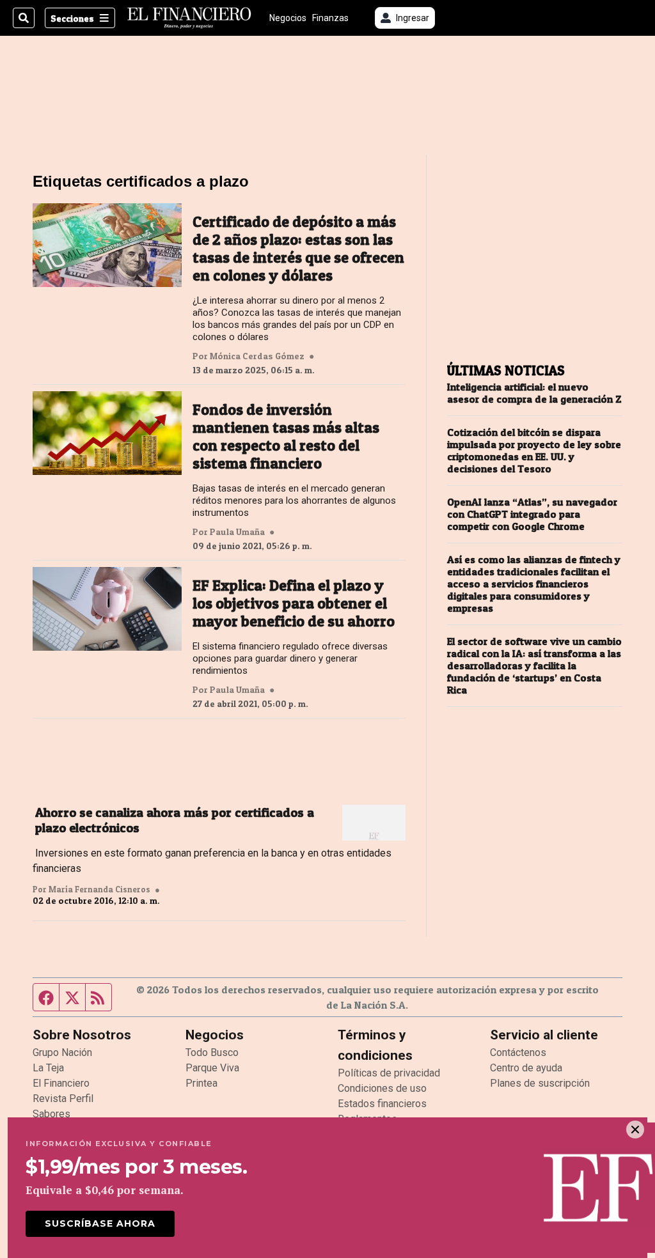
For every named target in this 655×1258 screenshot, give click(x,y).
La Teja (48, 1068)
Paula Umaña (237, 532)
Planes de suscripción (540, 1083)
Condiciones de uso (382, 1088)
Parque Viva (212, 1068)
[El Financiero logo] (189, 18)
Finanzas (330, 17)
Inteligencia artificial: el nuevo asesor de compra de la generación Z (534, 393)
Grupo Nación (62, 1052)
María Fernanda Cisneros (99, 889)
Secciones (72, 18)
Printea (201, 1083)
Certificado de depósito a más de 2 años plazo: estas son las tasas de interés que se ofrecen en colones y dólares (298, 248)
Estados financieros (382, 1104)
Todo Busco (212, 1052)
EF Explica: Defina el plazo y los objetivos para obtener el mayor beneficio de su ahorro (294, 603)
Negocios (287, 17)
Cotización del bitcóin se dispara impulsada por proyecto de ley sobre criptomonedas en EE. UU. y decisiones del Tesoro (534, 450)
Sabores (51, 1114)
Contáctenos (518, 1052)
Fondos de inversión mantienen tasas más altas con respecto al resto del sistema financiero (286, 436)
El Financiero (61, 1083)
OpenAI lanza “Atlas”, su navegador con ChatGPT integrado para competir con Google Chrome (532, 514)
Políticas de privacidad (389, 1073)
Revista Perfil (63, 1098)
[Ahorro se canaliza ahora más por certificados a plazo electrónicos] (374, 823)
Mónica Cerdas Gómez (257, 356)
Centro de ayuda (526, 1068)
